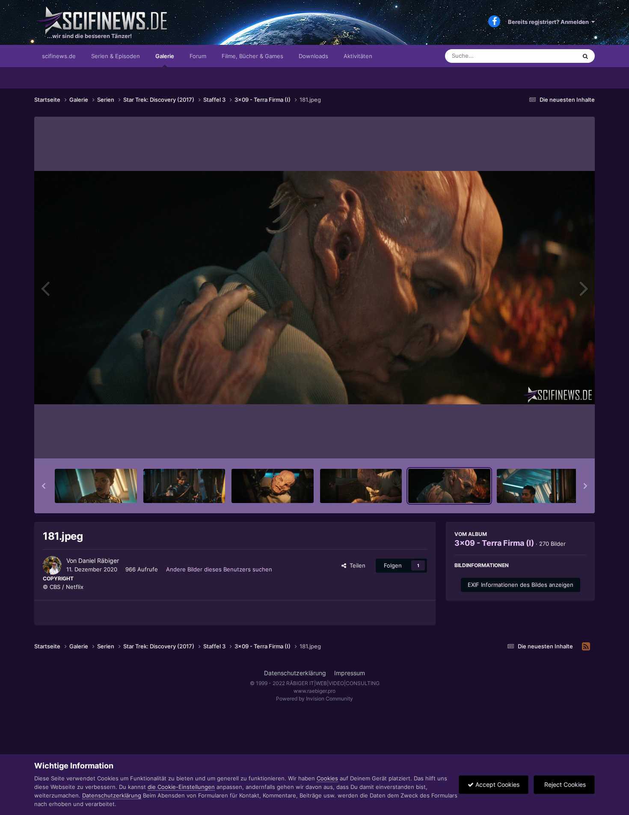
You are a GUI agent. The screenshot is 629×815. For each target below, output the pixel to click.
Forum (198, 56)
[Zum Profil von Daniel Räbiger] (52, 565)
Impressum (349, 673)
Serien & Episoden (115, 56)
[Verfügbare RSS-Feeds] (586, 647)
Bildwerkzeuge (555, 443)
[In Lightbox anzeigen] (314, 287)
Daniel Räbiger (98, 560)
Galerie (164, 56)
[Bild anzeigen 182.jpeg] (538, 486)
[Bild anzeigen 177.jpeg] (96, 486)
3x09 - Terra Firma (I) (494, 542)
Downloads (313, 56)
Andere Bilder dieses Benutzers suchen (219, 569)
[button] (43, 486)
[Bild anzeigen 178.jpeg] (184, 486)
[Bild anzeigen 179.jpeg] (272, 486)
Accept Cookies (496, 784)
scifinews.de (59, 56)
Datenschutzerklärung (295, 673)
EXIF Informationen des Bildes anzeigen (520, 584)
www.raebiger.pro (314, 691)
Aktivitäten (358, 56)
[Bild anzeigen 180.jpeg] (361, 486)
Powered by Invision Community (314, 698)
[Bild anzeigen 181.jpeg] (449, 486)
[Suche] (585, 56)
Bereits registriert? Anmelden (549, 21)
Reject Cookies (564, 784)
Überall (555, 56)
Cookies (327, 778)
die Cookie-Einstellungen (181, 786)
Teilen (355, 565)
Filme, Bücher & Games (252, 56)
